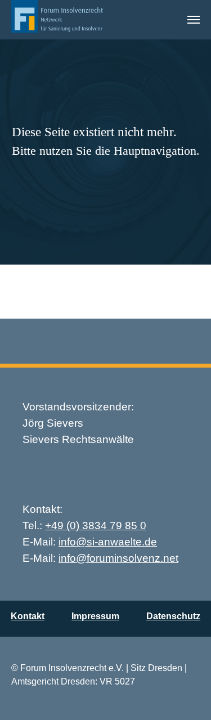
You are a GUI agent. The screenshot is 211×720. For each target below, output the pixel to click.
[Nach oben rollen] (186, 695)
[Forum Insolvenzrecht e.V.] (57, 19)
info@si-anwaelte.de (108, 542)
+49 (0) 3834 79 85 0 (95, 525)
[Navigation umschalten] (193, 19)
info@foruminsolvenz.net (118, 558)
